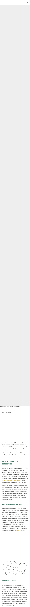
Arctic (17, 530)
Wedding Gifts (10, 205)
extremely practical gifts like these (12, 480)
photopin (15, 439)
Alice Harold (8, 439)
